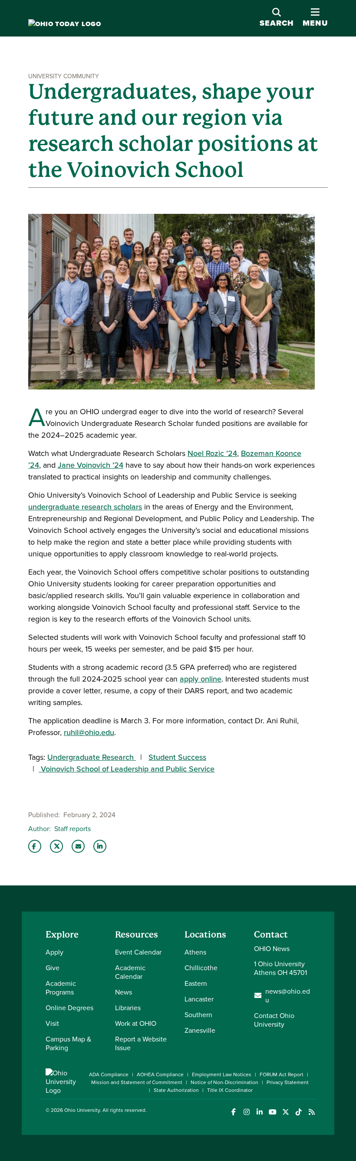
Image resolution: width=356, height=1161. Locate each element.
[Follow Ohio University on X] (285, 1112)
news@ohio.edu (287, 995)
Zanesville (200, 1030)
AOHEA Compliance (160, 1074)
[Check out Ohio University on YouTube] (272, 1112)
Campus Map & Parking (68, 1043)
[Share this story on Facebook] (34, 846)
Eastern (196, 983)
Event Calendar (138, 952)
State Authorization (176, 1090)
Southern (198, 1014)
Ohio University (82, 1110)
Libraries (128, 1007)
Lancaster (199, 999)
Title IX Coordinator (230, 1090)
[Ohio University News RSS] (311, 1112)
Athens (195, 952)
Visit (52, 1023)
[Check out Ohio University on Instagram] (246, 1112)
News (123, 992)
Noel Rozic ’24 (212, 453)
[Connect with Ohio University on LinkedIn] (259, 1112)
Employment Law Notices (221, 1074)
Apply (54, 952)
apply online (200, 678)
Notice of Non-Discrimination (224, 1082)
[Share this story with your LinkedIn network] (99, 846)
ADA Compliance (109, 1074)
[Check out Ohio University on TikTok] (298, 1112)
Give (52, 967)
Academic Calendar (130, 972)
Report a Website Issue (141, 1043)
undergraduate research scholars (85, 506)
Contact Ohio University (274, 1020)
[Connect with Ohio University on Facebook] (233, 1112)
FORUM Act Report (281, 1074)
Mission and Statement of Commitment (136, 1082)
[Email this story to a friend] (78, 846)
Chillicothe (201, 967)
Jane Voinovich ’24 (90, 464)
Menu (315, 18)
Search (277, 23)
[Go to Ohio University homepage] (64, 24)
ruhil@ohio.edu (89, 732)
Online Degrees (69, 1007)
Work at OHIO (135, 1023)
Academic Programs (61, 987)
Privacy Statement (288, 1082)
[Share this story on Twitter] (56, 846)
